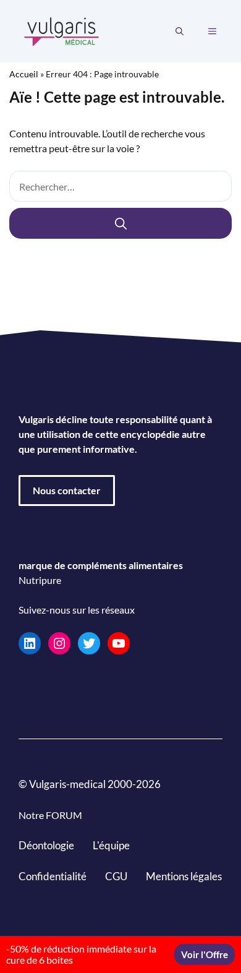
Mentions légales (184, 876)
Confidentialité (53, 876)
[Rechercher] (120, 223)
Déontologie (46, 845)
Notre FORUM (50, 815)
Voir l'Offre (204, 954)
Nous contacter (67, 490)
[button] (179, 31)
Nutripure (40, 580)
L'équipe (111, 845)
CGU (116, 876)
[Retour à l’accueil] (62, 30)
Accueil (23, 74)
